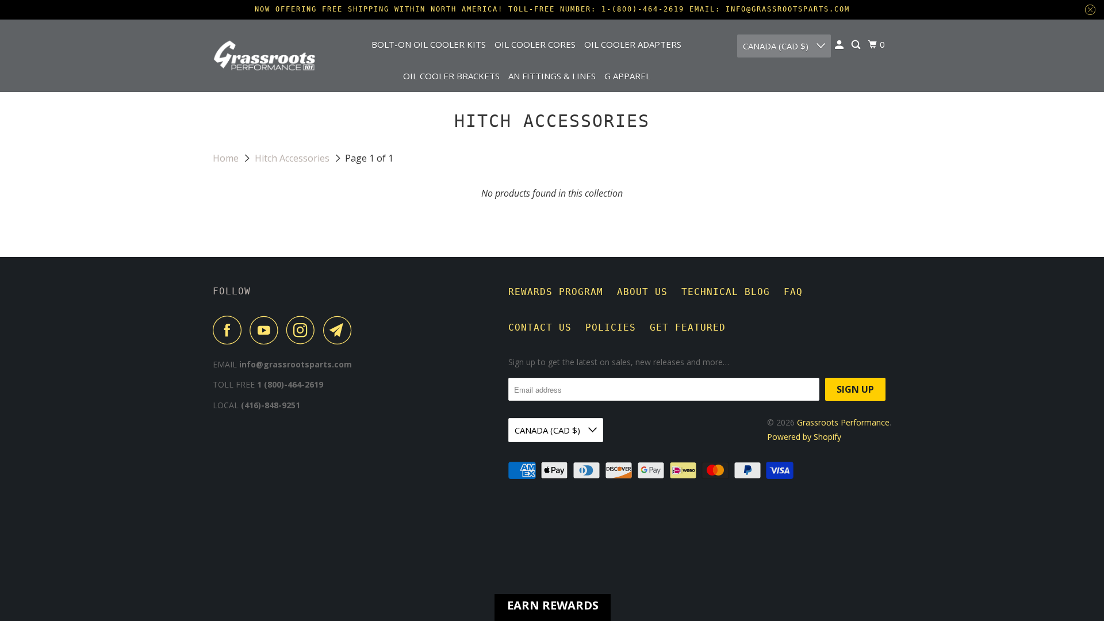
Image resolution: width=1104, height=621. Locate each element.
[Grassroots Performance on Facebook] (230, 330)
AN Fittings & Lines (552, 76)
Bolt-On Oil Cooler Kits (428, 44)
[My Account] (840, 44)
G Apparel (627, 76)
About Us (642, 291)
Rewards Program (555, 291)
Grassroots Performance (843, 422)
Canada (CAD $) (777, 46)
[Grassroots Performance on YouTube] (267, 330)
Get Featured (688, 327)
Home (227, 158)
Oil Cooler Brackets (451, 76)
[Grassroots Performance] (264, 55)
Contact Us (540, 327)
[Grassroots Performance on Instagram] (303, 330)
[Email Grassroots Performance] (340, 330)
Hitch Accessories (293, 158)
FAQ (793, 291)
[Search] (856, 44)
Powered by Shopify (804, 436)
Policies (610, 327)
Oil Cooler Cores (535, 44)
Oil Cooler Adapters (632, 44)
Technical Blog (725, 291)
